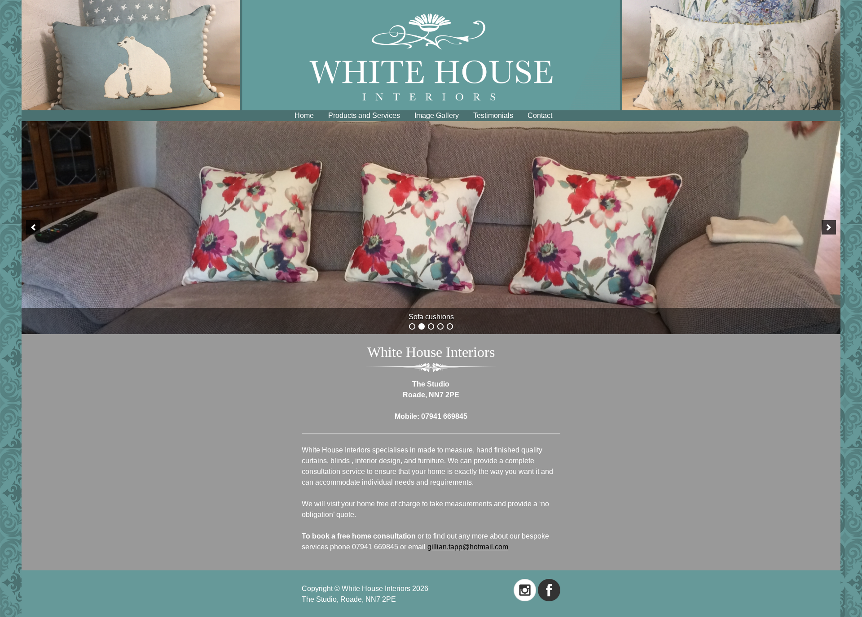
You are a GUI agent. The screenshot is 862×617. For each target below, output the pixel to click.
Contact (540, 115)
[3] (431, 326)
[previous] (33, 227)
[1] (412, 326)
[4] (440, 326)
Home (304, 115)
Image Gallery (436, 115)
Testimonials (493, 115)
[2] (421, 326)
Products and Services (364, 115)
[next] (829, 227)
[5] (450, 326)
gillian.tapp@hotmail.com (467, 547)
